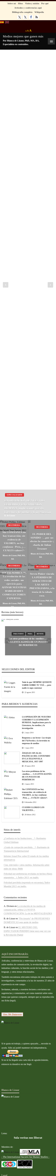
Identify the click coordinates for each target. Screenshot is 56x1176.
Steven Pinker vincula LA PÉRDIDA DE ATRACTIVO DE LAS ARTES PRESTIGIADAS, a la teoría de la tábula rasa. (42, 584)
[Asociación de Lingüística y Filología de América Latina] (10, 1152)
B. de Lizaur (9, 516)
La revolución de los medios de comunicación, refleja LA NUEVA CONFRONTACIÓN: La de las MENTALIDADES (28, 910)
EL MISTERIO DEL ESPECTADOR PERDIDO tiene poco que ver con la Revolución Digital (27, 931)
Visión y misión (32, 3)
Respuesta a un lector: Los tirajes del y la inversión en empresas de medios (36, 740)
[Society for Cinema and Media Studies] (9, 1164)
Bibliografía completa (22, 12)
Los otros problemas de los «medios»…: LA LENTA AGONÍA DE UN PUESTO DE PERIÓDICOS (28, 642)
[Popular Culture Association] (24, 1164)
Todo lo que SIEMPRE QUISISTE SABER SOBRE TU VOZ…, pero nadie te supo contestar (37, 685)
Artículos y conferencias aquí (28, 7)
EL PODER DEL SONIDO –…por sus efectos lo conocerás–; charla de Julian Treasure (42, 541)
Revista (40, 634)
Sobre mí (11, 3)
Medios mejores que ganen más (23, 36)
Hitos (20, 3)
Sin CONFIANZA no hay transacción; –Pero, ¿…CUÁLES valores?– (14, 541)
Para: (30, 634)
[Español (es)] (2, 22)
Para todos (18, 634)
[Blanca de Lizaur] (10, 1022)
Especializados (14, 495)
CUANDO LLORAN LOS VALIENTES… (33, 808)
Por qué (45, 3)
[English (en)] (7, 22)
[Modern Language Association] (30, 1152)
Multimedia (14, 525)
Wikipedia (39, 12)
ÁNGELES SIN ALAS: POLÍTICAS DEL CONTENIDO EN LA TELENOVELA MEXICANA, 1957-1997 (36, 757)
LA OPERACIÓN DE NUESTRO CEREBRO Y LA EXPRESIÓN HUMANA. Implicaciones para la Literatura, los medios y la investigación (27, 506)
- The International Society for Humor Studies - (25, 1157)
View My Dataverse (12, 1014)
